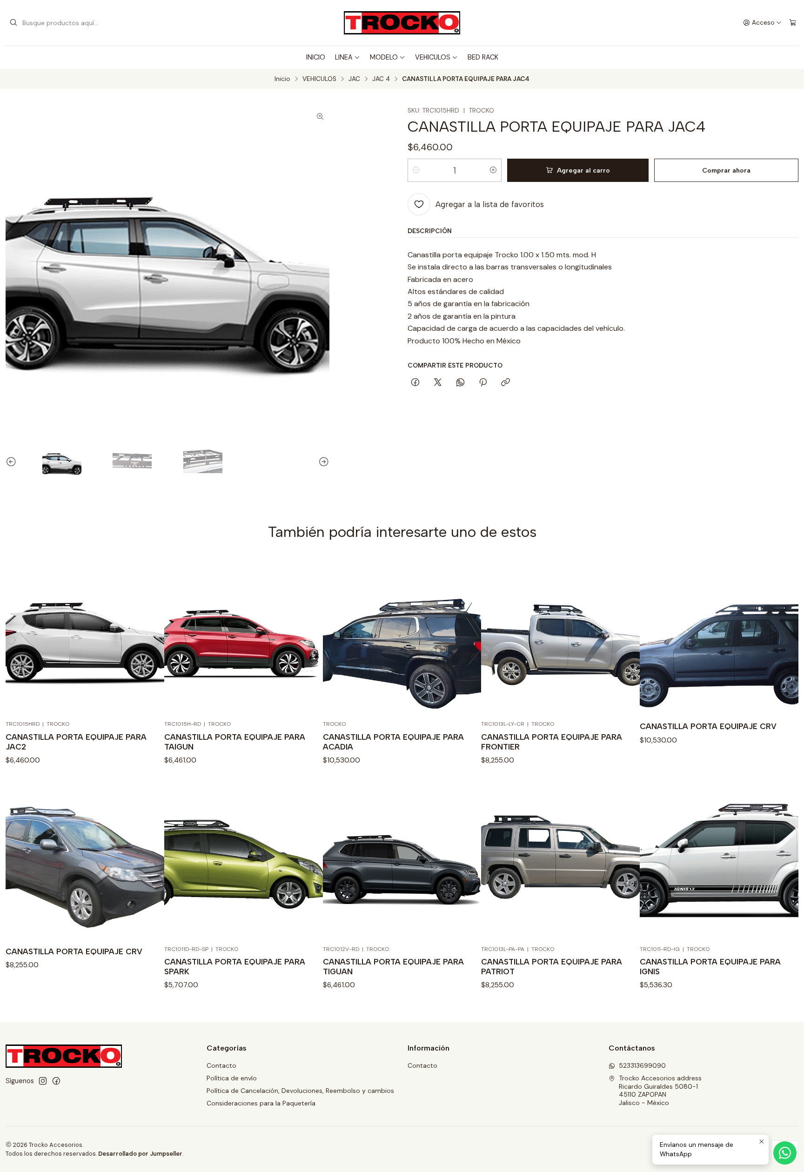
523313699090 (642, 1065)
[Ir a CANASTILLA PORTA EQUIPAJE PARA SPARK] (243, 860)
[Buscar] (13, 22)
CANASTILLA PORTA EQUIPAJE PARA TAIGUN (234, 741)
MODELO (384, 57)
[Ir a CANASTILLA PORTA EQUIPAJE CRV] (719, 635)
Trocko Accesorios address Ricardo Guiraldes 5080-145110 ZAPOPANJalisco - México (660, 1090)
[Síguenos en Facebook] (56, 1080)
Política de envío (232, 1078)
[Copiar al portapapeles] (505, 383)
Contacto (221, 1065)
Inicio (282, 79)
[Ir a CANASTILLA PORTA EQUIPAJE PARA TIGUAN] (402, 860)
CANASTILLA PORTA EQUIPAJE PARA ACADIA (393, 741)
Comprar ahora (726, 170)
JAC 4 (381, 79)
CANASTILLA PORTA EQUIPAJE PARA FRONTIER (551, 741)
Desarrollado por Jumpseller (140, 1154)
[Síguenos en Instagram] (42, 1080)
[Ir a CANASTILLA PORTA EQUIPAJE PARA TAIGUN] (243, 635)
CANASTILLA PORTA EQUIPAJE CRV (708, 726)
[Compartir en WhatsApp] (460, 383)
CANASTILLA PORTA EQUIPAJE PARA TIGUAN (393, 966)
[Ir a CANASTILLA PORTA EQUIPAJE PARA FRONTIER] (560, 635)
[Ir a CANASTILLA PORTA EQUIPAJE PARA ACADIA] (402, 635)
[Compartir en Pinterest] (483, 383)
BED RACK (483, 57)
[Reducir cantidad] (416, 170)
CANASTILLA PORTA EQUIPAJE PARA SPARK (234, 966)
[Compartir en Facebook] (415, 383)
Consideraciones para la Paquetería (261, 1103)
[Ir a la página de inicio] (402, 22)
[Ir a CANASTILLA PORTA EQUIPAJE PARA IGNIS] (719, 860)
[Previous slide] (13, 462)
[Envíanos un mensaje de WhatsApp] (785, 1153)
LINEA (344, 57)
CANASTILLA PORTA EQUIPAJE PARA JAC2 (76, 741)
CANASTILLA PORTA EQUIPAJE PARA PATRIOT (551, 966)
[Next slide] (322, 462)
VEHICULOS (432, 57)
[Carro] (792, 22)
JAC (354, 79)
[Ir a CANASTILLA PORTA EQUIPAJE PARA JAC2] (85, 635)
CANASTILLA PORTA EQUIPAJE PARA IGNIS (710, 966)
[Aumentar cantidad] (493, 170)
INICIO (315, 57)
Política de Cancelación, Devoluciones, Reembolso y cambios (300, 1090)
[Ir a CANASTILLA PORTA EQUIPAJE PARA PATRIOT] (560, 860)
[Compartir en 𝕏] (438, 383)
